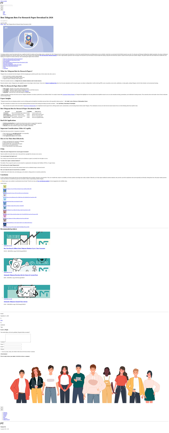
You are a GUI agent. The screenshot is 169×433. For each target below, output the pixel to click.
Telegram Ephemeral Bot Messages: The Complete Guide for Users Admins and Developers (17, 222)
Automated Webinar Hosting (69, 94)
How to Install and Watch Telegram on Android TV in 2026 (13, 201)
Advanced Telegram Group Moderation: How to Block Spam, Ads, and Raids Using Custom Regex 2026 (19, 197)
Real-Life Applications (8, 63)
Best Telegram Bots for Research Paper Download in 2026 (15, 62)
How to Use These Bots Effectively (10, 66)
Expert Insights (6, 61)
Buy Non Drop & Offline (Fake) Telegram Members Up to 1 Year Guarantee (24, 248)
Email (2, 346)
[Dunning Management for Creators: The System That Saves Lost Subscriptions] (4, 192)
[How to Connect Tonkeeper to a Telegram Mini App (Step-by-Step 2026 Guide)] (4, 217)
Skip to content (4, 1)
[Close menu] (2, 10)
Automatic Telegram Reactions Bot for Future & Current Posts (21, 275)
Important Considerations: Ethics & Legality (12, 64)
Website (2, 349)
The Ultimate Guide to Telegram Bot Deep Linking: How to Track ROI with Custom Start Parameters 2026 (20, 214)
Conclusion (5, 68)
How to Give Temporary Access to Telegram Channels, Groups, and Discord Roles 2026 (17, 188)
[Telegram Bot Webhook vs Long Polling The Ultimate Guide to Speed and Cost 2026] (4, 209)
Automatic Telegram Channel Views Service (15, 301)
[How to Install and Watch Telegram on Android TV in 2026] (4, 200)
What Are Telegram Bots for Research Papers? (13, 58)
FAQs (4, 67)
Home (2, 24)
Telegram (27, 91)
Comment (3, 341)
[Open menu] (2, 7)
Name (2, 344)
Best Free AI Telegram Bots (30, 105)
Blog (5, 24)
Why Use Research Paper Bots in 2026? (11, 60)
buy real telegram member (43, 181)
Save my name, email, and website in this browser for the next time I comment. (18, 351)
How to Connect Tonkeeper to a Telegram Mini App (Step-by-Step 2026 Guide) (16, 218)
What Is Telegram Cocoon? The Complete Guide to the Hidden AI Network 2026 (16, 226)
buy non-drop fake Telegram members (48, 55)
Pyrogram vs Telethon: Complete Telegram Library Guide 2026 (13, 205)
